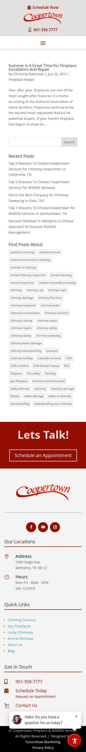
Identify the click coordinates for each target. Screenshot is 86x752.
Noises (15, 396)
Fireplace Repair (22, 79)
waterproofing (20, 404)
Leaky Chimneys (20, 632)
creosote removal (49, 358)
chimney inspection (23, 305)
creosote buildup (22, 358)
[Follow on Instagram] (55, 527)
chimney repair (47, 320)
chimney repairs (21, 328)
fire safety (33, 373)
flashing (50, 373)
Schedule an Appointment (43, 455)
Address (24, 556)
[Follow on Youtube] (43, 527)
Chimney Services (22, 620)
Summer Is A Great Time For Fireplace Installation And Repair (42, 67)
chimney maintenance (25, 313)
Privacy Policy (43, 747)
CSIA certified (19, 366)
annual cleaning (61, 275)
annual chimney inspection (28, 275)
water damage (34, 396)
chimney (16, 290)
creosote (52, 351)
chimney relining (21, 320)
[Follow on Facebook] (31, 527)
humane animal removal (48, 381)
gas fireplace (19, 381)
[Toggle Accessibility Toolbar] (74, 740)
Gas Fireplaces (19, 626)
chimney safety (47, 328)
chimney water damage (26, 343)
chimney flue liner (50, 298)
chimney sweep (21, 335)
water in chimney (59, 396)
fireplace (16, 373)
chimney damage (22, 298)
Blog (11, 651)
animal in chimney (23, 252)
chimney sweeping (48, 335)
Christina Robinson (28, 74)
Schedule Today (31, 690)
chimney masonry (56, 313)
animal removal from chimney (30, 260)
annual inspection (22, 283)
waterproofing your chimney (53, 404)
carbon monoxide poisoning (57, 283)
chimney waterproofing (26, 351)
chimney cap (35, 290)
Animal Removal (20, 638)
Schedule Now (45, 7)
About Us (15, 644)
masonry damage (62, 389)
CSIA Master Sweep (46, 366)
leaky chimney (20, 389)
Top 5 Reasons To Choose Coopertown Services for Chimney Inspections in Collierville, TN (39, 169)
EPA (66, 366)
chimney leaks (50, 305)
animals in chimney (23, 267)
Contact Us (26, 705)
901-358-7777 (45, 29)
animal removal (49, 252)
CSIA (69, 358)
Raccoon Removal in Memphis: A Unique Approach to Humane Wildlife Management (41, 227)
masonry (40, 389)
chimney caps (57, 290)
